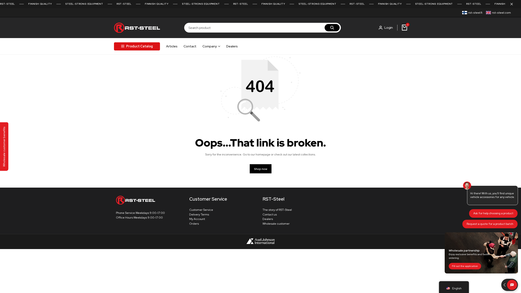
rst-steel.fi (475, 12)
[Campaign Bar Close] (513, 4)
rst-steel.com (501, 12)
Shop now (260, 169)
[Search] (332, 27)
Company (209, 46)
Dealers (232, 46)
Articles (171, 46)
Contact (190, 46)
